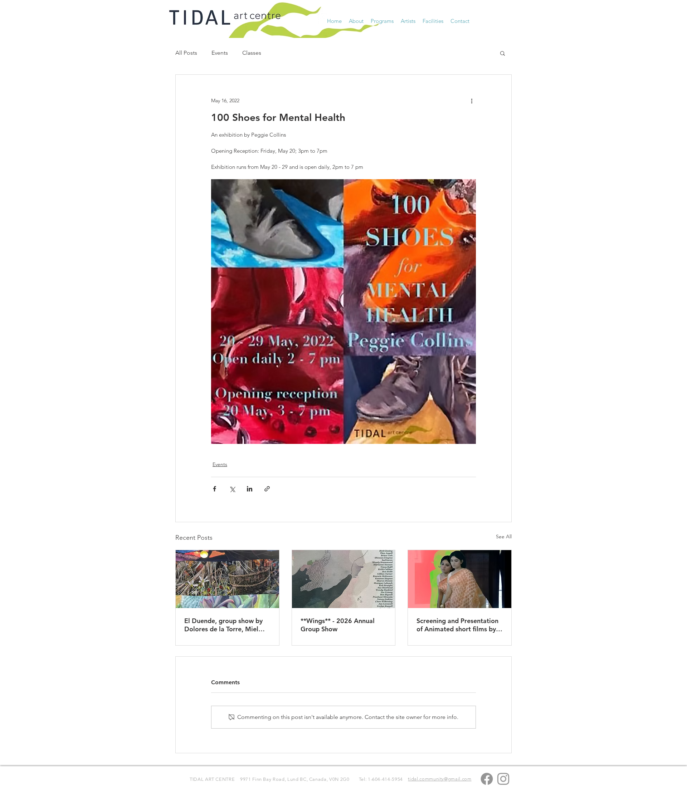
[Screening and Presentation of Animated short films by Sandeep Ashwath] (459, 579)
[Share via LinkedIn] (249, 488)
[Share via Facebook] (214, 488)
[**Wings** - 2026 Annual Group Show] (343, 579)
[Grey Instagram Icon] (503, 779)
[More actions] (471, 100)
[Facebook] (487, 779)
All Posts (186, 52)
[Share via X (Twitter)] (232, 488)
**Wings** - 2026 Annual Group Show (338, 625)
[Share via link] (267, 488)
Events (219, 52)
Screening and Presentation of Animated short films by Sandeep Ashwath (457, 625)
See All (504, 536)
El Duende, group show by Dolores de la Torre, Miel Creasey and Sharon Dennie (225, 625)
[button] (356, 21)
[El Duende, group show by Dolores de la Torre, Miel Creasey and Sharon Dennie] (227, 579)
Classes (251, 52)
